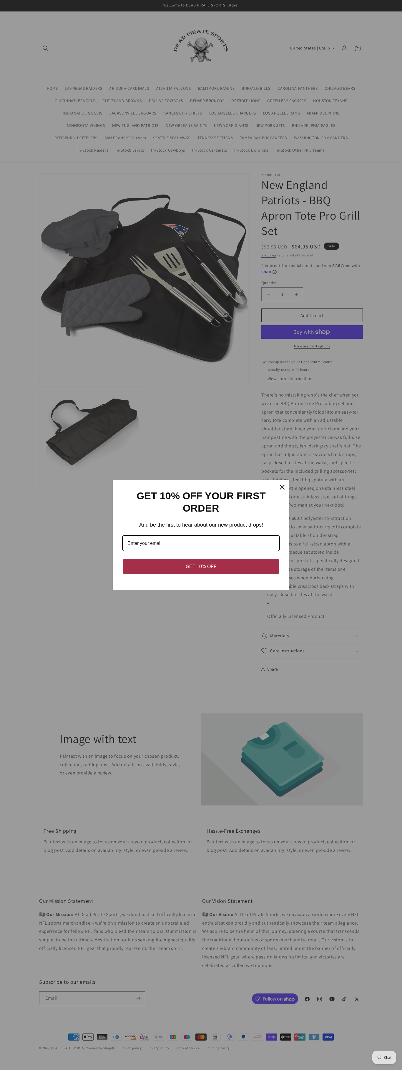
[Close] (282, 487)
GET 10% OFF (201, 566)
